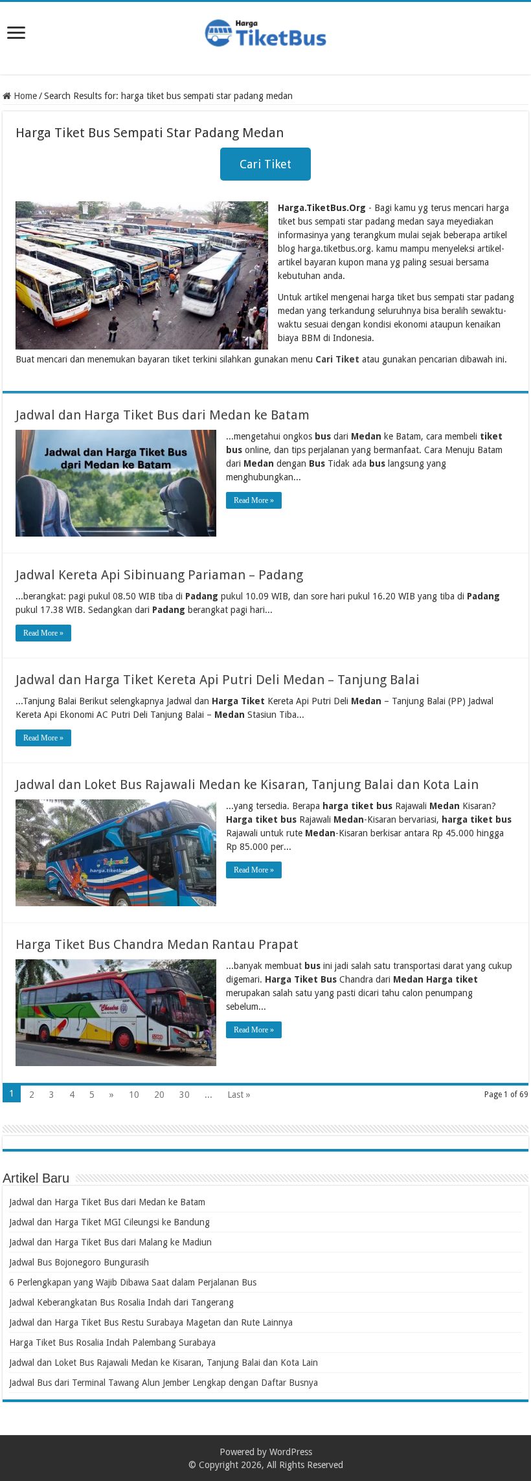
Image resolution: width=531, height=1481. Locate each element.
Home (24, 96)
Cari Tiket (265, 164)
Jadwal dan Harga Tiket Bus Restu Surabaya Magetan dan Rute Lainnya (151, 1322)
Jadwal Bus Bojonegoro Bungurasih (79, 1262)
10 (134, 1094)
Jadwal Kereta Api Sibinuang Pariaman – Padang (159, 575)
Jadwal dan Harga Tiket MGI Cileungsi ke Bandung (109, 1222)
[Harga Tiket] (265, 30)
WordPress (290, 1452)
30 (184, 1094)
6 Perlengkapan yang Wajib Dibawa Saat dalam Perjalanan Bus (132, 1282)
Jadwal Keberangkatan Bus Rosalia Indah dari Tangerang (121, 1302)
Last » (239, 1094)
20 (159, 1094)
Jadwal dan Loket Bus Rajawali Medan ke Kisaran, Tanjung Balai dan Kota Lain (247, 784)
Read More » (254, 500)
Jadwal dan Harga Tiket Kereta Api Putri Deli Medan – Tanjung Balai (218, 679)
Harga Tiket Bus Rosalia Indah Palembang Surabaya (112, 1342)
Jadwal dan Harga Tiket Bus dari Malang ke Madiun (110, 1242)
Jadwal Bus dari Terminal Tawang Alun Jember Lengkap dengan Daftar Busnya (163, 1382)
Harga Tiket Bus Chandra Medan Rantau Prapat (157, 944)
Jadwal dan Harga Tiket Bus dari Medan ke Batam (163, 415)
